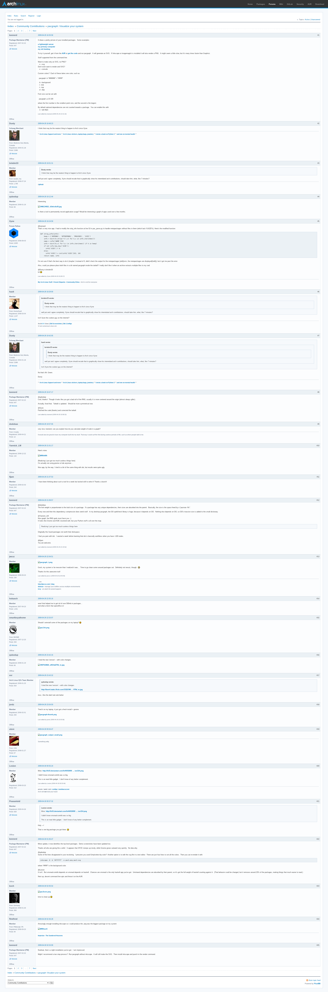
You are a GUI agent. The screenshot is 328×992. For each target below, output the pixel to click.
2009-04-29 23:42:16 (45, 655)
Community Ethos (73, 282)
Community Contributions (31, 26)
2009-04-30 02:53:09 (45, 945)
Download (319, 4)
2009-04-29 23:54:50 (45, 704)
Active (307, 20)
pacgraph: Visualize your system (65, 26)
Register (31, 16)
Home (250, 4)
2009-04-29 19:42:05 (45, 336)
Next (34, 31)
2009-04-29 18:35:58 (45, 35)
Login (39, 16)
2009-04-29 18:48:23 (45, 123)
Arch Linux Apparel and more (50, 134)
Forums (272, 4)
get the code (73, 53)
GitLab (290, 4)
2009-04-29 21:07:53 (45, 477)
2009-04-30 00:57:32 (45, 801)
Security (300, 4)
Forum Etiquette (59, 282)
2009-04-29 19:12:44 (45, 197)
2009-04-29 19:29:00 (45, 292)
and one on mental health (126, 134)
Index (9, 16)
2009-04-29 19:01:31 (45, 163)
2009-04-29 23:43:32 (45, 675)
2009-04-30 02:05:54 (45, 886)
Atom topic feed (314, 980)
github (41, 184)
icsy (39, 589)
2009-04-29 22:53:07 (45, 618)
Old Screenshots (56, 324)
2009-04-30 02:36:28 (45, 919)
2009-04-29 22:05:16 (45, 599)
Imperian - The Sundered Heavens (50, 936)
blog (52, 584)
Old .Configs (67, 324)
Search (23, 16)
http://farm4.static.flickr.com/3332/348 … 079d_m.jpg (62, 690)
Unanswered (315, 20)
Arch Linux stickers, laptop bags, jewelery (78, 134)
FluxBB (317, 984)
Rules (16, 16)
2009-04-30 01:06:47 (45, 839)
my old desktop (44, 49)
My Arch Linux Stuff (45, 282)
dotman (40, 586)
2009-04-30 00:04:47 (45, 729)
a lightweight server (46, 44)
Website (14, 49)
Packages (261, 4)
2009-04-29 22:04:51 (45, 557)
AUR (309, 4)
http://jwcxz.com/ (44, 584)
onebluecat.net (64, 789)
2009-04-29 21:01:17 (45, 446)
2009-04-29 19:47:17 (45, 392)
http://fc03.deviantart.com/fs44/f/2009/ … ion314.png (63, 771)
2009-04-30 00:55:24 (45, 766)
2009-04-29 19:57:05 (45, 424)
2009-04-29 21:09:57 (45, 500)
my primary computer (46, 47)
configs (54, 789)
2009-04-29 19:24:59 (45, 221)
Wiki (281, 4)
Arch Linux (14, 3)
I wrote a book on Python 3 (105, 134)
